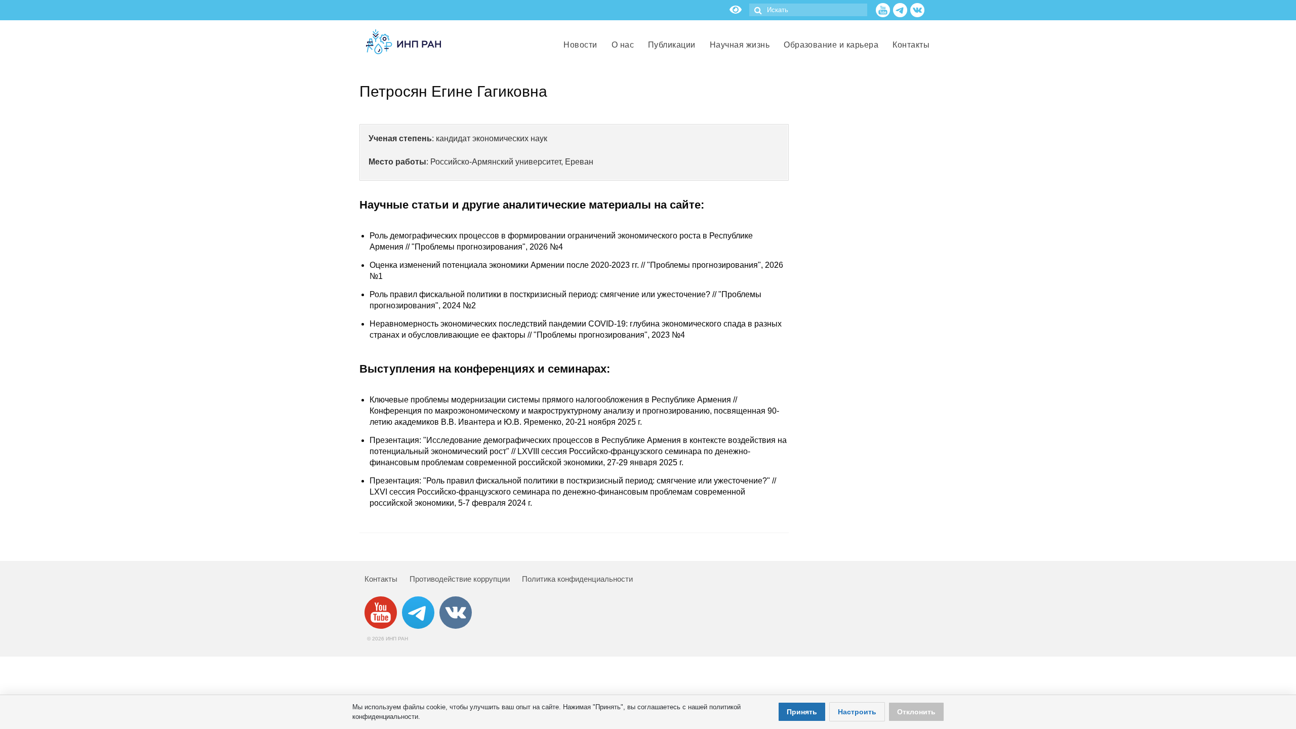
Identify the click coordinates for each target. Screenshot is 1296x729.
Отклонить (916, 712)
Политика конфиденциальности (577, 579)
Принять (802, 712)
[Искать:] (808, 10)
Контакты (380, 579)
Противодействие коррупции (460, 579)
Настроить (857, 712)
